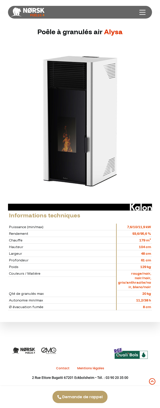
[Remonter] (152, 381)
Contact (62, 368)
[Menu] (142, 12)
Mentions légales (90, 368)
